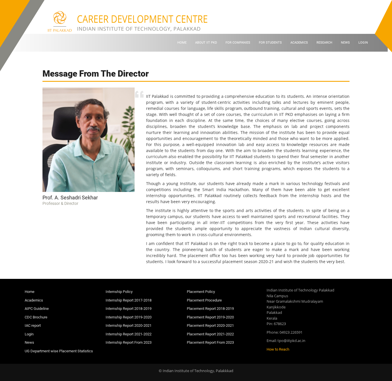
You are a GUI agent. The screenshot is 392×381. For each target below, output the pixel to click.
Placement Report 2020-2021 (210, 325)
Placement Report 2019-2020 (210, 317)
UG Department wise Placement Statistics (59, 351)
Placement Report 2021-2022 (210, 334)
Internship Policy (119, 291)
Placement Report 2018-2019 (210, 308)
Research (324, 42)
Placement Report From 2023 (210, 342)
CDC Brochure (36, 317)
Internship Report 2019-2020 (129, 317)
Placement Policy (201, 291)
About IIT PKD (206, 42)
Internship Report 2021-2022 (129, 334)
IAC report (33, 325)
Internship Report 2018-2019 (129, 308)
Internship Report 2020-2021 (129, 325)
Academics (299, 42)
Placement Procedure (204, 300)
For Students (270, 42)
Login (363, 42)
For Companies (238, 42)
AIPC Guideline (37, 308)
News (345, 42)
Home (182, 42)
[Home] (129, 21)
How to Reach (278, 349)
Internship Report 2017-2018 (129, 300)
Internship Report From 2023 (129, 342)
